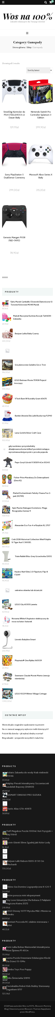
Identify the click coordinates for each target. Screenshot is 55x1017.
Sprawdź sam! (14, 98)
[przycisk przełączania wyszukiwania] (45, 2)
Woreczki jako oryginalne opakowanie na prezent (23, 724)
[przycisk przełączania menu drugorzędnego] (3, 2)
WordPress (30, 1012)
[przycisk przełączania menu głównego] (27, 33)
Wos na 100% (28, 16)
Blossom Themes (32, 1009)
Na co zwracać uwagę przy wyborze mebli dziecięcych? (25, 729)
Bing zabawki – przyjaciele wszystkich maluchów (22, 738)
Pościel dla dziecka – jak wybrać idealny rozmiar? (22, 733)
